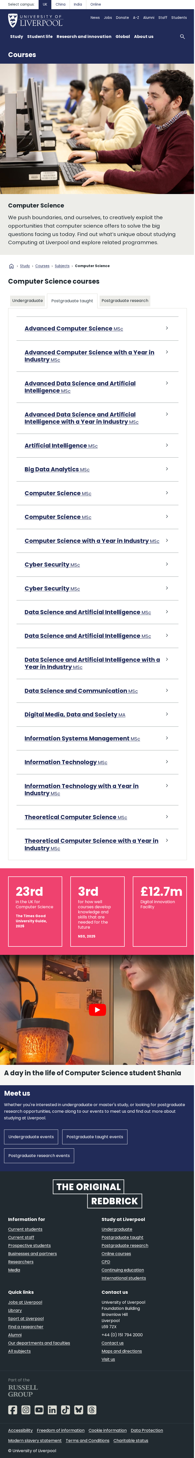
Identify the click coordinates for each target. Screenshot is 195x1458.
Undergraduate (27, 301)
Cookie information (108, 1440)
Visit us (106, 1369)
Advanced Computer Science (74, 336)
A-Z (136, 17)
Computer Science (58, 500)
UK (45, 4)
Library (15, 1321)
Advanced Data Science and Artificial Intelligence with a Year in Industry (82, 426)
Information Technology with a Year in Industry (82, 804)
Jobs (108, 17)
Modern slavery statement (35, 1451)
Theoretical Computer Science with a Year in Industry (88, 859)
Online (95, 4)
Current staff (21, 1247)
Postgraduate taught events (95, 1148)
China (61, 4)
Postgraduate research (125, 308)
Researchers (21, 1272)
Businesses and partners (32, 1264)
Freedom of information (61, 1440)
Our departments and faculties (39, 1353)
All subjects (19, 1361)
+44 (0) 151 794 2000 (120, 1345)
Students (179, 17)
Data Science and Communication (81, 705)
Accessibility (20, 1440)
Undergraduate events (31, 1148)
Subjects (62, 266)
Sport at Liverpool (26, 1329)
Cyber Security (52, 579)
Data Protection (147, 1440)
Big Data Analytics (57, 476)
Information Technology (66, 777)
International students (122, 1288)
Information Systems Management (82, 753)
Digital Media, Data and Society (75, 729)
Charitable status (130, 1451)
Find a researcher (25, 1337)
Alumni (148, 17)
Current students (25, 1239)
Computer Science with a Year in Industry (87, 552)
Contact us (111, 1353)
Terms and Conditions (87, 1451)
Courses (22, 54)
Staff (162, 17)
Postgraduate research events (39, 1167)
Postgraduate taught (72, 308)
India (78, 4)
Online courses (114, 1264)
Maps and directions (120, 1361)
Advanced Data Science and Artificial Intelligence (80, 395)
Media (14, 1280)
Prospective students (29, 1256)
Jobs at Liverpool (25, 1312)
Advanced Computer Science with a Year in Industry (89, 363)
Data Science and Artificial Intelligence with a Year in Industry (90, 678)
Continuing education (121, 1280)
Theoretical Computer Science (76, 831)
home (11, 266)
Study (25, 266)
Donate (122, 17)
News (95, 17)
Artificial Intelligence (61, 453)
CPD (104, 1272)
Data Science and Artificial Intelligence (88, 626)
